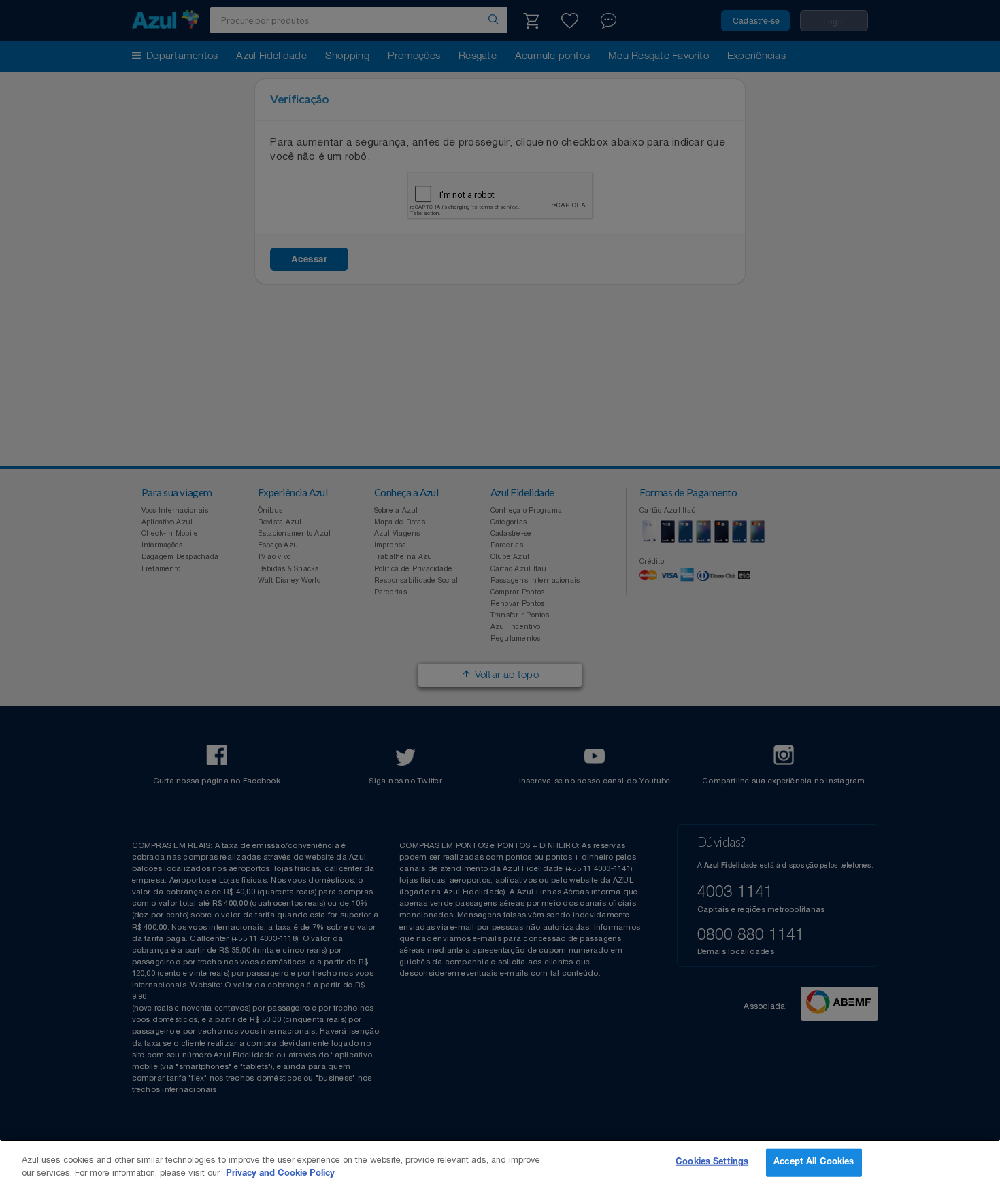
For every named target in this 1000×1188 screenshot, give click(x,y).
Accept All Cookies (813, 1162)
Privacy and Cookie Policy (280, 1174)
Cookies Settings (712, 1162)
